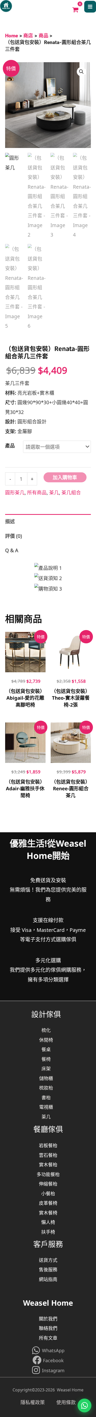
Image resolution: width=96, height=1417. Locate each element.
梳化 (46, 1030)
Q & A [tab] (11, 550)
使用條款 (66, 1402)
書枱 (46, 1097)
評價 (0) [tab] (13, 535)
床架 (46, 1068)
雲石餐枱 (48, 1155)
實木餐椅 (48, 1212)
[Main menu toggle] (90, 7)
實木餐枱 (48, 1164)
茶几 (54, 492)
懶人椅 (48, 1222)
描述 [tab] (10, 521)
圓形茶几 (15, 492)
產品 (10, 445)
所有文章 (48, 1337)
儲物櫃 (46, 1078)
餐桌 (46, 1049)
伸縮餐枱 (48, 1183)
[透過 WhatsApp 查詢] (84, 1405)
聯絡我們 (48, 1328)
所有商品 (37, 492)
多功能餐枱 (48, 1174)
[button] (81, 71)
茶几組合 (71, 492)
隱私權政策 (38, 1402)
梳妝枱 (46, 1087)
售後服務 (48, 1269)
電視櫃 (46, 1106)
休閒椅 (46, 1039)
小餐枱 (48, 1193)
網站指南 (48, 1279)
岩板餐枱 (48, 1145)
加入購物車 (65, 477)
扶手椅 (48, 1231)
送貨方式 (48, 1259)
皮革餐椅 (48, 1202)
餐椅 (46, 1059)
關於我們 (48, 1318)
